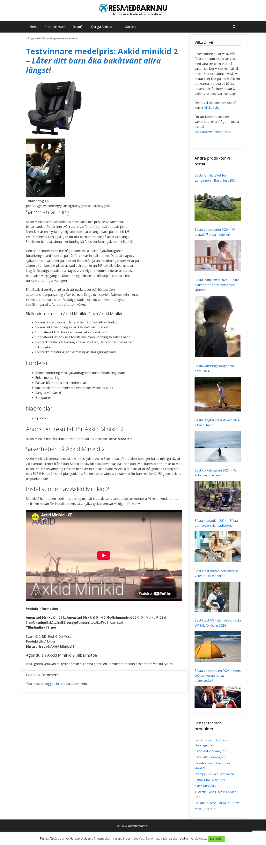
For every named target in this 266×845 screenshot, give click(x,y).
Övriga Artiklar (102, 27)
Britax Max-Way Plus (210, 780)
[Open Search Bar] (234, 27)
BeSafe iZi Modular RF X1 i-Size (217, 803)
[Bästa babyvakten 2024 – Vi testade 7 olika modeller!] (218, 269)
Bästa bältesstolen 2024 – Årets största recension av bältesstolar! (218, 675)
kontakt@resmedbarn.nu (213, 132)
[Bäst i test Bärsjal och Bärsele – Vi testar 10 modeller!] (218, 609)
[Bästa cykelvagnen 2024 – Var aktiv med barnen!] (218, 509)
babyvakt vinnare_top (210, 757)
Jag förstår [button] (216, 838)
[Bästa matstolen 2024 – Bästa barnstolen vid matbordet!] (218, 559)
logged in (52, 684)
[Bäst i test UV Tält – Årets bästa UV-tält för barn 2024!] (218, 659)
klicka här (211, 107)
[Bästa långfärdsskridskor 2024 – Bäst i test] (218, 459)
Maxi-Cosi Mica (206, 809)
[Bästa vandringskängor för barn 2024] (218, 409)
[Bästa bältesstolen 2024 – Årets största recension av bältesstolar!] (218, 705)
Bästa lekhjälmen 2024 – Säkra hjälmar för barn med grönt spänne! (217, 285)
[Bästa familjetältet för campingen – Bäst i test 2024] (218, 218)
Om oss (130, 27)
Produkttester (54, 27)
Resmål (78, 27)
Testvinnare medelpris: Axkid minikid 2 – (102, 60)
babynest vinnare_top (210, 751)
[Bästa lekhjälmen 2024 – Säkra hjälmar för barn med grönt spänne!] (218, 355)
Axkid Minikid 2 (205, 786)
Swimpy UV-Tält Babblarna (214, 774)
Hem (33, 27)
